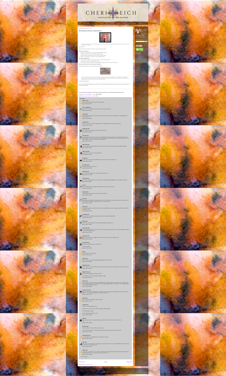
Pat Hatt (83, 158)
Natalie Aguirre (85, 128)
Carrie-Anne (84, 135)
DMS (83, 318)
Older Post (129, 362)
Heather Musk (84, 242)
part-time (93, 95)
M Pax (83, 198)
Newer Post (82, 362)
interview (89, 95)
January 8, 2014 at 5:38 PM (87, 202)
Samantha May (85, 265)
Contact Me (140, 23)
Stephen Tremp (85, 144)
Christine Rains (85, 227)
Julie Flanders (84, 171)
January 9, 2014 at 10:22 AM (87, 261)
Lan (83, 185)
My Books (112, 23)
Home (80, 23)
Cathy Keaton (84, 235)
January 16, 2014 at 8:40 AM (87, 354)
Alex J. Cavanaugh (85, 107)
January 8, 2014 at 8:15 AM (87, 103)
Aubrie (83, 342)
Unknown (84, 206)
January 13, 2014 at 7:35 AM (87, 301)
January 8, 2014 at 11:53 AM (87, 161)
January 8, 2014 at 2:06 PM (87, 181)
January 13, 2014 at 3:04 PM (87, 314)
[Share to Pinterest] (100, 94)
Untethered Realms (132, 23)
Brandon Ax (84, 100)
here (105, 79)
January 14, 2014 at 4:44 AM (87, 331)
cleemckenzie (84, 214)
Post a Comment (84, 356)
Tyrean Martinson (85, 335)
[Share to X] (98, 94)
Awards (124, 23)
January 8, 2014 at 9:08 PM (87, 224)
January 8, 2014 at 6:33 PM (87, 210)
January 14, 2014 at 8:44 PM (87, 346)
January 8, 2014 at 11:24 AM (87, 131)
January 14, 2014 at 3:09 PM (87, 338)
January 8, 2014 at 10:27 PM (87, 232)
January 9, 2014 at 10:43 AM (87, 268)
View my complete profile (140, 37)
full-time (83, 95)
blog (100, 84)
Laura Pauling (84, 178)
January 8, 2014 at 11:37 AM (87, 140)
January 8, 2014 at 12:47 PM (87, 174)
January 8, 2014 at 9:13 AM (87, 110)
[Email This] (96, 94)
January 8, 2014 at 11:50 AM (87, 147)
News (107, 23)
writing (97, 95)
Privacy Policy (94, 23)
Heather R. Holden (85, 290)
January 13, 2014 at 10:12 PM (87, 322)
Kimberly (84, 221)
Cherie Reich (144, 29)
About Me (101, 23)
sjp (82, 251)
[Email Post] (94, 94)
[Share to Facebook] (99, 94)
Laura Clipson (84, 164)
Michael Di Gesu (85, 271)
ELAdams (84, 114)
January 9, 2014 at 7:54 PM (87, 294)
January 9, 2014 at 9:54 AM (87, 254)
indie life (86, 95)
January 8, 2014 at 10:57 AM (87, 125)
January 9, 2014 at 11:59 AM (87, 277)
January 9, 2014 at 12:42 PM (87, 286)
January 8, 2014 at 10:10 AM (87, 118)
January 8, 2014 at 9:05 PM (87, 217)
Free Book (118, 23)
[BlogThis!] (97, 94)
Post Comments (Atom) (88, 364)
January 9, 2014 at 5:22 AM (87, 248)
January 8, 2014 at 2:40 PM (87, 188)
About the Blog (86, 23)
